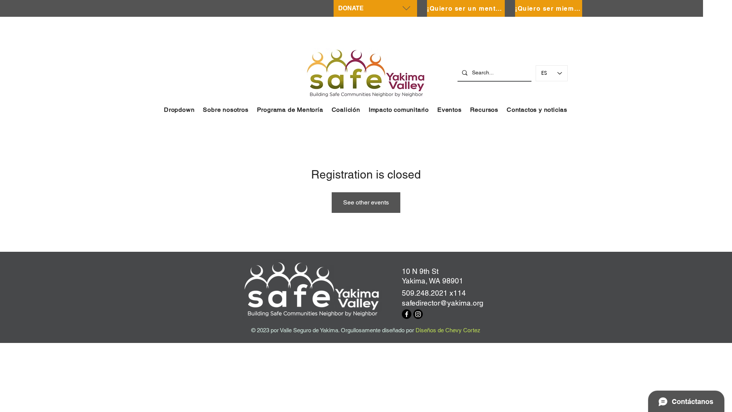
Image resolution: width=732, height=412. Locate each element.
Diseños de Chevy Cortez (448, 330)
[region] (375, 8)
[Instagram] (418, 314)
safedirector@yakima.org (442, 303)
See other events (366, 202)
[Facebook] (406, 314)
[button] (179, 109)
